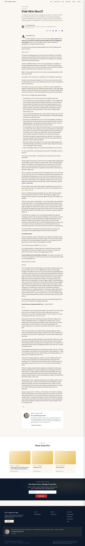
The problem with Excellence (35, 87)
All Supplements (37, 514)
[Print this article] (53, 30)
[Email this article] (50, 30)
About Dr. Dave (57, 1)
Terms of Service (14, 542)
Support (74, 1)
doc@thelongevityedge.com (18, 531)
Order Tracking (70, 519)
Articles (23, 6)
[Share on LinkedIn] (62, 30)
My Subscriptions (70, 514)
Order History (69, 516)
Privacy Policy (7, 542)
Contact (27, 542)
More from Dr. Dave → (37, 425)
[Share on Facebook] (56, 30)
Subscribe (41, 496)
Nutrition (26, 6)
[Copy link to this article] (59, 30)
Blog (63, 1)
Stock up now (42, 245)
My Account (68, 1)
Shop (51, 1)
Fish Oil (49, 38)
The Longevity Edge (10, 1)
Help (68, 521)
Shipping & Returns (21, 542)
